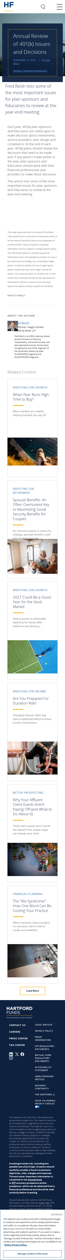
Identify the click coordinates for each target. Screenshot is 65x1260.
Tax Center (17, 1045)
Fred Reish (21, 323)
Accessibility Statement (43, 1069)
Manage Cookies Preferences (33, 1253)
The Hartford (44, 1094)
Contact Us (17, 1025)
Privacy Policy (44, 1030)
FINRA (41, 1203)
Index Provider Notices (44, 1078)
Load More (32, 990)
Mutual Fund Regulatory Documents (43, 1058)
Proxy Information (43, 1038)
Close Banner (56, 1214)
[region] (32, 1235)
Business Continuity (42, 1087)
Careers (14, 1031)
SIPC (47, 1203)
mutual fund (35, 1179)
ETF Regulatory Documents (44, 1048)
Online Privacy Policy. (15, 1244)
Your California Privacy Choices (45, 1102)
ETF (14, 1182)
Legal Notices (43, 1024)
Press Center (18, 1038)
